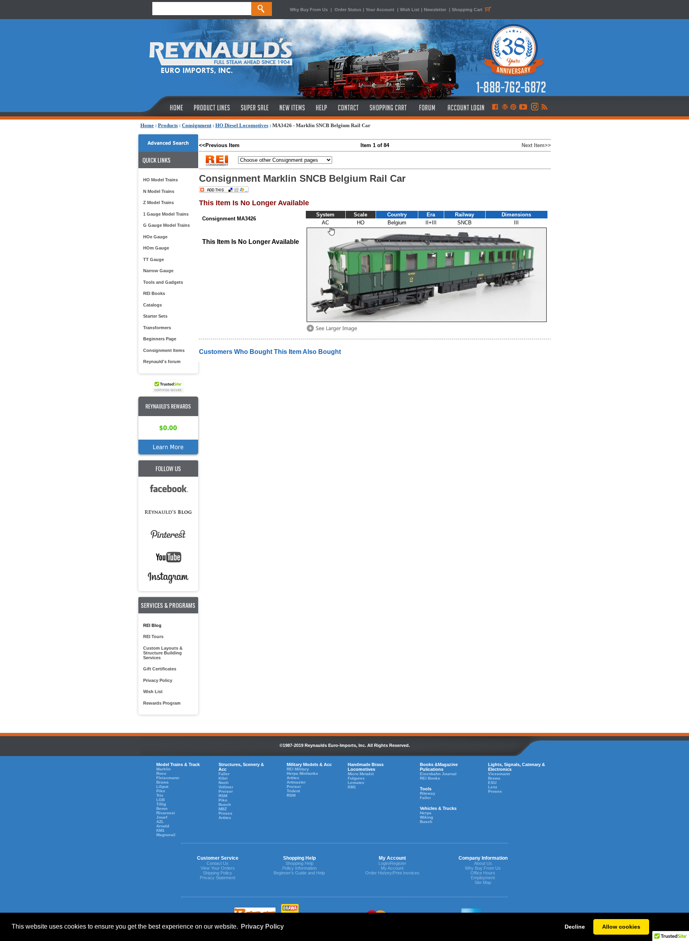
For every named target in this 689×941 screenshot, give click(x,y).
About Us (483, 863)
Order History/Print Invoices (392, 872)
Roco (161, 773)
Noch (223, 782)
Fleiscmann (167, 778)
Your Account (381, 9)
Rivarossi (165, 813)
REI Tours (153, 636)
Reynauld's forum (162, 361)
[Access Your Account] (465, 107)
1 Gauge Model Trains (166, 214)
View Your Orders (218, 868)
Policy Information (299, 868)
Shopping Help (299, 863)
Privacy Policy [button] (262, 926)
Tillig (161, 804)
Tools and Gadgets (163, 282)
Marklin (163, 769)
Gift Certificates (159, 668)
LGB (160, 800)
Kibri (223, 778)
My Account (392, 868)
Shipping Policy (217, 872)
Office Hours (482, 872)
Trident (293, 791)
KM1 (160, 830)
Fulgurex (356, 778)
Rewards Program (162, 703)
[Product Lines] (212, 107)
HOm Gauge (156, 248)
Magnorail (165, 835)
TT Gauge (153, 259)
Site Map (482, 882)
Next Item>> (536, 145)
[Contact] (348, 107)
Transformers (157, 327)
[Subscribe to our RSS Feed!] (544, 107)
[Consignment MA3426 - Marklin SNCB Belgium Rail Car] (333, 331)
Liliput (162, 786)
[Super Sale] (254, 107)
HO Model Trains (160, 179)
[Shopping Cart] (388, 107)
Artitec (225, 817)
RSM (223, 796)
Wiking (426, 817)
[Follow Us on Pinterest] (513, 107)
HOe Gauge (155, 236)
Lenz (492, 787)
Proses (225, 813)
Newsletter (435, 9)
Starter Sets (155, 316)
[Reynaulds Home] (164, 107)
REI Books (154, 293)
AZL (160, 821)
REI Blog (152, 625)
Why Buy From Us (309, 9)
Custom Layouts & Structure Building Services (163, 653)
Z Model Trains (158, 202)
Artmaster (296, 782)
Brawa (162, 782)
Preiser (226, 791)
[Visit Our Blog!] (505, 107)
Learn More (168, 447)
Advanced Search (168, 143)
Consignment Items (164, 350)
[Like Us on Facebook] (495, 107)
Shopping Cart (467, 9)
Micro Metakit (361, 774)
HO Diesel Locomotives (241, 125)
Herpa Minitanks (302, 773)
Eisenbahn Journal (438, 774)
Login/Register (392, 863)
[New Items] (292, 107)
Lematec (356, 782)
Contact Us (217, 863)
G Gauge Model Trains (166, 225)
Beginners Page (159, 338)
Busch (225, 804)
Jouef (161, 817)
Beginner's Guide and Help (299, 872)
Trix (159, 795)
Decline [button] (575, 926)
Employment (483, 877)
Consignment (196, 125)
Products (168, 125)
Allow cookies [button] (621, 926)
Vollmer (226, 787)
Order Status (348, 9)
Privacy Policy (157, 680)
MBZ (223, 809)
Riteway (427, 793)
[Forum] (427, 107)
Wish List (409, 9)
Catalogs (152, 305)
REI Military (298, 769)
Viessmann (499, 774)
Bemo (161, 808)
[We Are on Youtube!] (523, 107)
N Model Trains (158, 191)
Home (147, 125)
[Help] (322, 107)
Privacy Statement (217, 877)
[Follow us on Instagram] (534, 107)
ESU (492, 782)
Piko (160, 791)
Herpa (425, 813)
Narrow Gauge (158, 270)
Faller (224, 774)
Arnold (162, 826)
